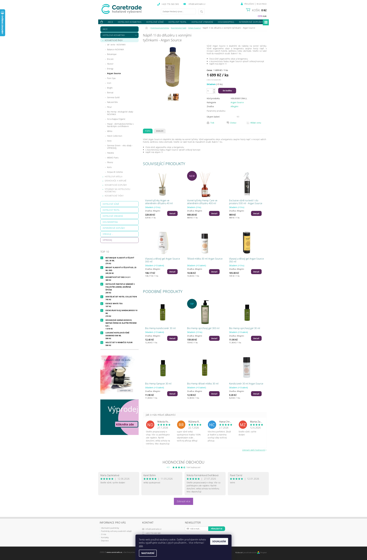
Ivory (109, 140)
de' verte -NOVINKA (116, 44)
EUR (265, 16)
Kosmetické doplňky (116, 185)
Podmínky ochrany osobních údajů (116, 531)
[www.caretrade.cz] (127, 8)
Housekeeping (226, 21)
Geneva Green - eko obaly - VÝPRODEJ (120, 146)
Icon (109, 83)
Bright (110, 87)
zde (141, 545)
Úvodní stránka (101, 21)
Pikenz (110, 162)
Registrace (262, 4)
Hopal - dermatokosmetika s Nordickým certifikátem (120, 125)
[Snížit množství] (214, 92)
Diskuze (159, 131)
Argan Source (114, 73)
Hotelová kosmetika (129, 21)
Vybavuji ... (108, 234)
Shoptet (263, 552)
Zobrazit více (183, 501)
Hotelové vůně (155, 21)
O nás (103, 534)
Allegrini (234, 106)
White (110, 131)
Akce (110, 21)
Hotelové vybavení (202, 21)
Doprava (105, 540)
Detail (172, 213)
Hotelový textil (177, 21)
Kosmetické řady (114, 40)
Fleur (109, 107)
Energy (110, 68)
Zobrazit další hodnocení (253, 450)
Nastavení (147, 553)
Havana (110, 152)
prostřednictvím (250, 552)
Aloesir (110, 63)
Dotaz (233, 122)
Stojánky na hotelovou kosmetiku (117, 190)
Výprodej (107, 240)
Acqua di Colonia (115, 172)
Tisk (212, 122)
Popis (147, 131)
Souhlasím (219, 541)
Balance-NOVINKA (115, 49)
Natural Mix (112, 102)
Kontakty (105, 537)
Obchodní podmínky (110, 528)
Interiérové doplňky (251, 21)
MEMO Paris (113, 157)
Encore (110, 59)
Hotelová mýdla (113, 176)
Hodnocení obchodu (183, 462)
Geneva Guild (113, 97)
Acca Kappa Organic (116, 119)
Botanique (112, 54)
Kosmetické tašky (114, 195)
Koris (109, 167)
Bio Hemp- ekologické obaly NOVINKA (120, 113)
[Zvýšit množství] (214, 89)
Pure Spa (111, 78)
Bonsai (110, 92)
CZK (260, 16)
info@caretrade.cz (153, 529)
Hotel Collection (114, 135)
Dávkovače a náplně (115, 180)
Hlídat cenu (255, 122)
